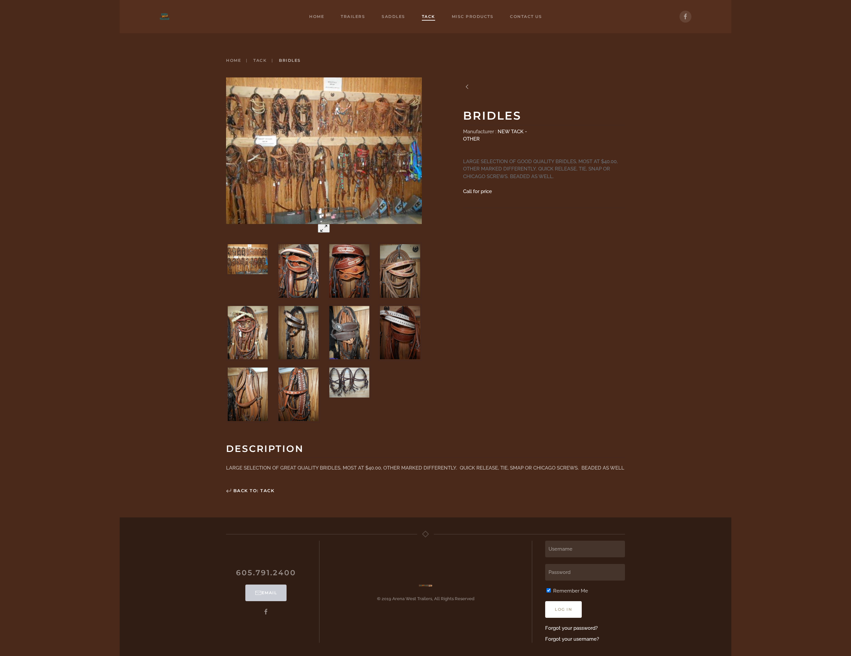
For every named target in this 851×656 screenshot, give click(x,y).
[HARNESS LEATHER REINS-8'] (467, 86)
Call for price (477, 191)
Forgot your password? (571, 628)
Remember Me (570, 591)
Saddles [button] (393, 16)
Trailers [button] (353, 16)
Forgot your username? (572, 639)
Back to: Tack (252, 490)
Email (269, 592)
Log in (563, 609)
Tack (428, 16)
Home (316, 16)
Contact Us (526, 16)
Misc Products (473, 16)
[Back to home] (165, 16)
